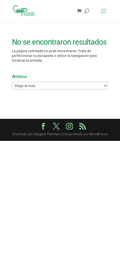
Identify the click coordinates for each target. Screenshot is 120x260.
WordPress (98, 134)
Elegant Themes (47, 134)
